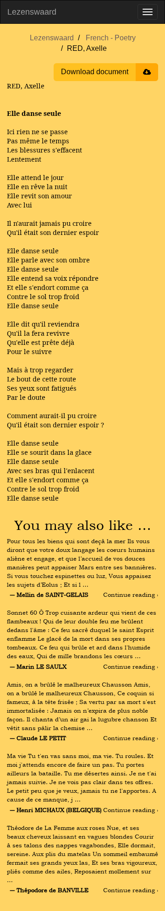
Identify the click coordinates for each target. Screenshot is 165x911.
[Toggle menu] (148, 12)
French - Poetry (111, 38)
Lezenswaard (31, 11)
